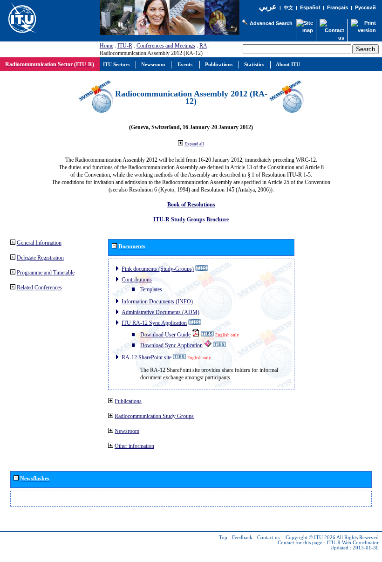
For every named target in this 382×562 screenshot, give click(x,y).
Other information (134, 446)
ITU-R (124, 45)
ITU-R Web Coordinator (353, 542)
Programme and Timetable (46, 272)
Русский (365, 7)
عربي (268, 6)
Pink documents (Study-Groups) (158, 269)
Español (310, 7)
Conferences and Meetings (165, 45)
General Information (39, 243)
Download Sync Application (171, 345)
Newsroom (127, 431)
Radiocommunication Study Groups (154, 416)
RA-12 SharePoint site (146, 357)
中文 (288, 7)
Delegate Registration (40, 257)
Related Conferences (39, 287)
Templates (151, 289)
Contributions (137, 279)
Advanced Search (271, 23)
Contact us (268, 537)
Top (223, 537)
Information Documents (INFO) (157, 301)
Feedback (242, 537)
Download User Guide (165, 334)
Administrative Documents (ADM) (160, 312)
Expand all (194, 144)
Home (106, 45)
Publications (128, 401)
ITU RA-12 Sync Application (154, 323)
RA (203, 45)
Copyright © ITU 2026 (310, 537)
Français (337, 7)
